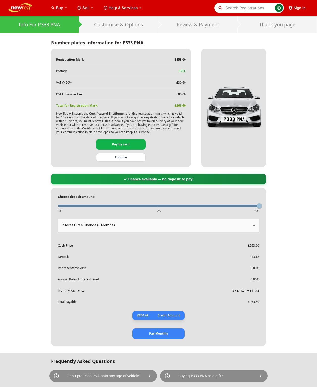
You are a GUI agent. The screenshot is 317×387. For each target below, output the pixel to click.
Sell (85, 7)
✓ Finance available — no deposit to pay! (158, 179)
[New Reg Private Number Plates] (24, 8)
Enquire (121, 157)
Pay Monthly (158, 333)
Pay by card (121, 144)
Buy (62, 7)
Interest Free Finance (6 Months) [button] (88, 225)
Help (123, 7)
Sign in (300, 8)
